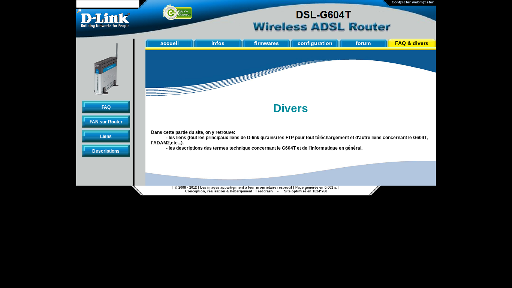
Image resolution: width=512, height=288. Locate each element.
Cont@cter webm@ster (414, 2)
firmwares (266, 43)
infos (218, 43)
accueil (169, 43)
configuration (315, 43)
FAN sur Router (106, 121)
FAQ (106, 107)
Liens (106, 136)
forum (363, 43)
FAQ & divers (411, 43)
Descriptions (106, 151)
